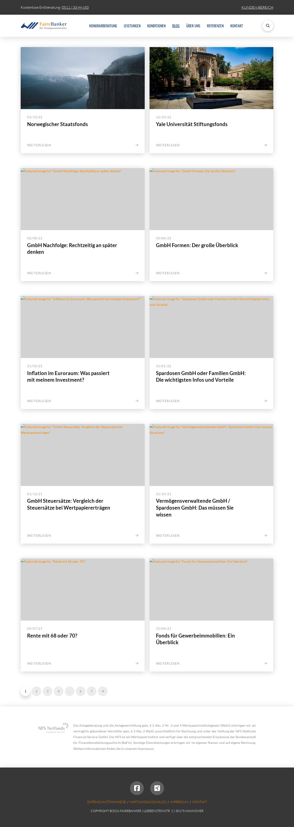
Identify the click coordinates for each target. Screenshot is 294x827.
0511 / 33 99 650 (75, 7)
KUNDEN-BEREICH (257, 7)
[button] (267, 25)
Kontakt (199, 802)
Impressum (179, 802)
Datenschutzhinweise (106, 802)
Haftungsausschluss (148, 802)
